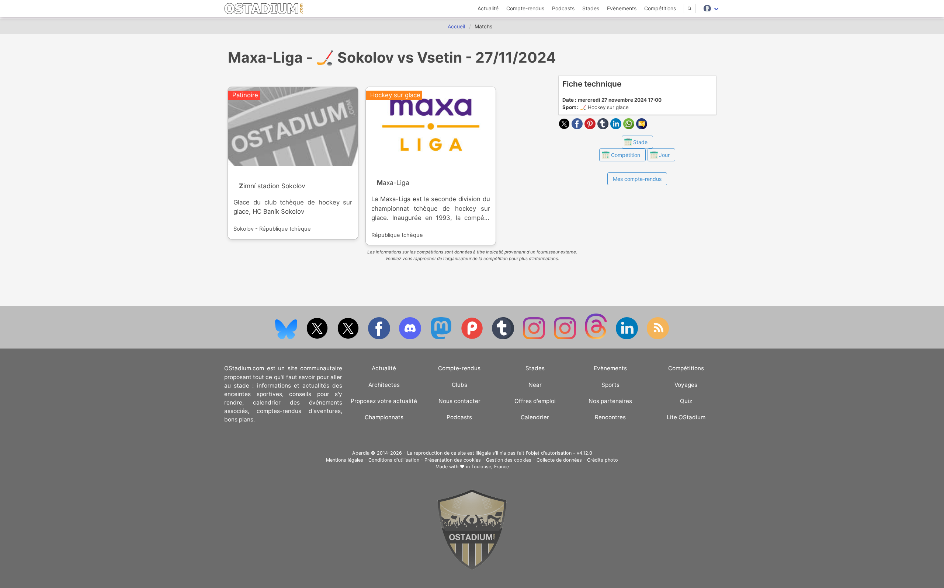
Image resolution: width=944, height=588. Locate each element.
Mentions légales (344, 460)
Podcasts (563, 8)
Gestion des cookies (508, 460)
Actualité (488, 8)
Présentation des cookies (452, 460)
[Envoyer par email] (641, 127)
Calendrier (535, 417)
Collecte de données (559, 460)
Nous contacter (459, 401)
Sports (610, 384)
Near (535, 384)
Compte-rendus (525, 8)
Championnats (384, 417)
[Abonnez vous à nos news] (658, 337)
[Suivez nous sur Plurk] (473, 337)
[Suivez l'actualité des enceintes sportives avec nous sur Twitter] (349, 337)
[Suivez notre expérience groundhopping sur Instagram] (534, 337)
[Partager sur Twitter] (565, 127)
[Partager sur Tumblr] (603, 127)
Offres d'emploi (535, 401)
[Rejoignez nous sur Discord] (411, 337)
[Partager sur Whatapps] (629, 127)
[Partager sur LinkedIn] (616, 127)
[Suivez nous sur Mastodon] (442, 337)
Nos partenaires (610, 401)
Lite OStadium (686, 417)
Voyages (685, 384)
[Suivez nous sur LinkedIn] (627, 337)
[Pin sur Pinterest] (590, 127)
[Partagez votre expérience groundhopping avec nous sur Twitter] (318, 337)
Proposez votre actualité (384, 401)
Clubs (459, 384)
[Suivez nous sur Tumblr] (504, 337)
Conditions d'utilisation (393, 460)
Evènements (621, 8)
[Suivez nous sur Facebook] (380, 337)
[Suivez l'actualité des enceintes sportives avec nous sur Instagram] (565, 337)
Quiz (686, 401)
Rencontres (610, 417)
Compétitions (660, 8)
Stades (590, 8)
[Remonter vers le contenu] (472, 568)
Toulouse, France (490, 466)
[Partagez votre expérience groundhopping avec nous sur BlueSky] (287, 337)
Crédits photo (602, 460)
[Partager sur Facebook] (578, 127)
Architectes (384, 384)
